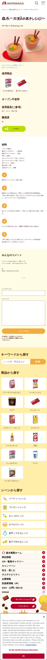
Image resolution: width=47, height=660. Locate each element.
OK (23, 656)
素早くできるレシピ (18, 533)
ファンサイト (23, 606)
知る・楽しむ (8, 570)
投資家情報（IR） (11, 583)
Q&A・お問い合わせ (12, 587)
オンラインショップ (23, 599)
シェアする (16, 128)
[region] (23, 636)
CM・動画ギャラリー (12, 561)
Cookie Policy (31, 645)
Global (5, 592)
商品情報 (6, 557)
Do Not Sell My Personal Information (23, 650)
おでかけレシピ (16, 524)
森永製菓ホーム (14, 553)
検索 (38, 361)
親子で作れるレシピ (18, 542)
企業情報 (6, 579)
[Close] (44, 617)
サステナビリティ (11, 574)
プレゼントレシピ (17, 507)
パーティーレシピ (17, 498)
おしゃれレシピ (16, 516)
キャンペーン (8, 566)
